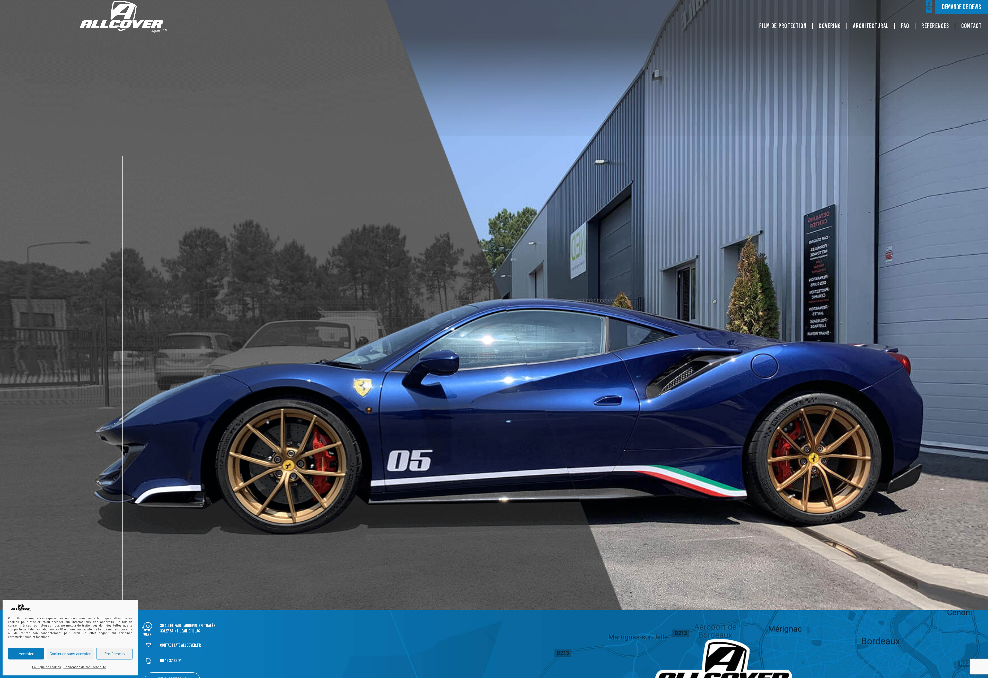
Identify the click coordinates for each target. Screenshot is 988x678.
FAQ (905, 26)
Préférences (114, 653)
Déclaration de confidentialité (85, 667)
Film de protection (783, 26)
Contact (971, 26)
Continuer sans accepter (70, 653)
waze (147, 634)
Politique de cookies (46, 667)
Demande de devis (961, 7)
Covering (830, 26)
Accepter (26, 653)
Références (935, 26)
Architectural (871, 26)
